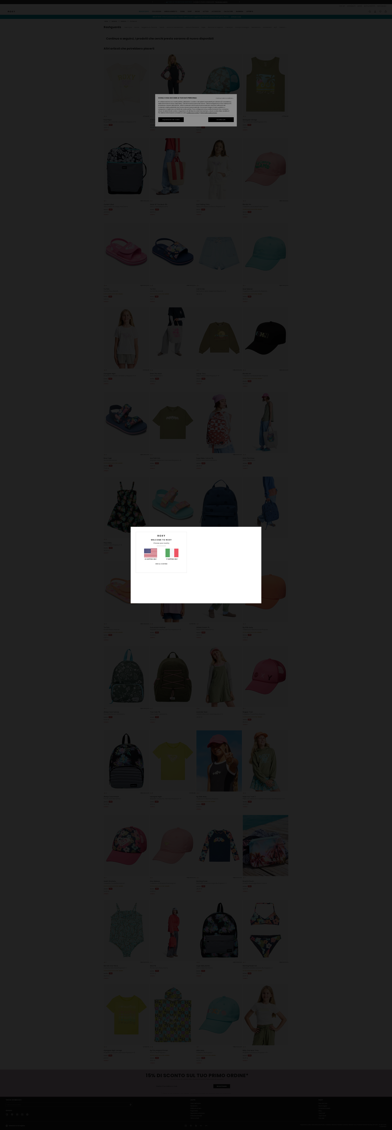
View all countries (161, 564)
